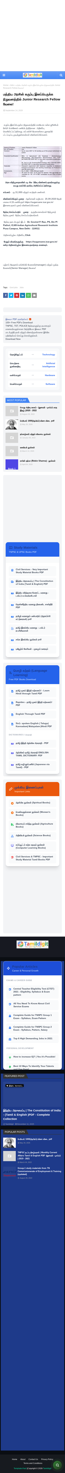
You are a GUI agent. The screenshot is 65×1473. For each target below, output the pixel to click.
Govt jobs (14, 287)
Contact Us (33, 1459)
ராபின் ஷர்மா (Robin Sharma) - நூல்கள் (37, 461)
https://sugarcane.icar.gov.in (39, 202)
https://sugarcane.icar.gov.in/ (42, 241)
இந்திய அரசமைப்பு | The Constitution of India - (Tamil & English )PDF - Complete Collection (32, 1115)
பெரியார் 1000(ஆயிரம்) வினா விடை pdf (37, 421)
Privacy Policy (47, 1459)
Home (5, 85)
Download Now (13, 339)
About (22, 1459)
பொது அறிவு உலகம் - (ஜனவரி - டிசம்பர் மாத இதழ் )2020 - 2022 (38, 409)
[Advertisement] (32, 35)
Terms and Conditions (33, 1463)
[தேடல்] (57, 1465)
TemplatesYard (20, 1468)
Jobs (12, 85)
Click (27, 235)
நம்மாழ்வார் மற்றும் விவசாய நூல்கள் (35, 434)
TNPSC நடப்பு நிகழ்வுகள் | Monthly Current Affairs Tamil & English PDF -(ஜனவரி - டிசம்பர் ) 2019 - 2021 (39, 1155)
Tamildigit (9, 1124)
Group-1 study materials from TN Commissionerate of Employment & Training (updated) (39, 1171)
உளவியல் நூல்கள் (27, 447)
